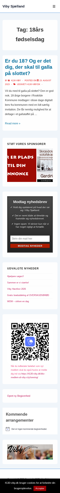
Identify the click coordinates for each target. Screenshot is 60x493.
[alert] (30, 429)
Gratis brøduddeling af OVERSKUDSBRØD (28, 295)
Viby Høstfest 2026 (16, 289)
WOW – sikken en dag (18, 301)
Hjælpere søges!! (15, 276)
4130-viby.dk (33, 84)
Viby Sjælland (13, 6)
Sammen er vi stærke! (18, 282)
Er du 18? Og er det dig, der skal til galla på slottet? (28, 67)
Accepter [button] (40, 488)
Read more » (12, 123)
